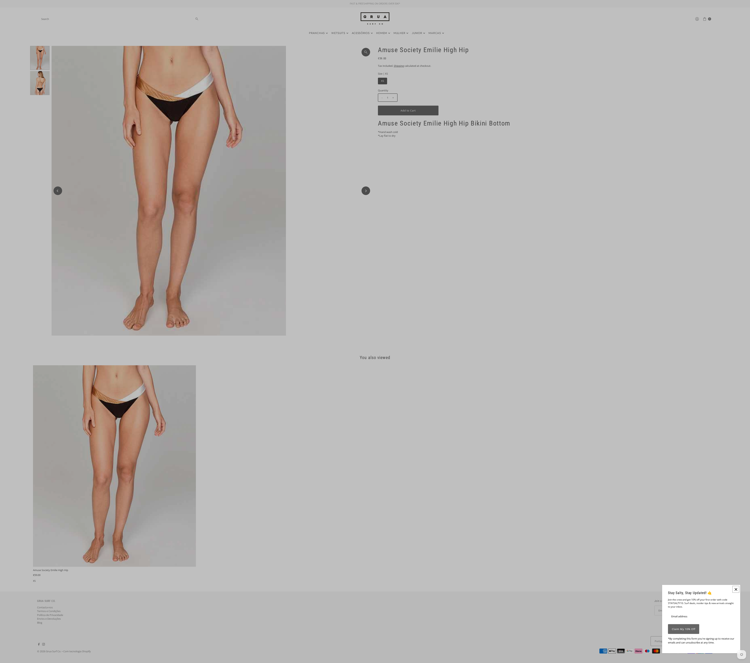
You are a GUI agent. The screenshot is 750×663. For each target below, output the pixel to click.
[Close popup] (735, 589)
